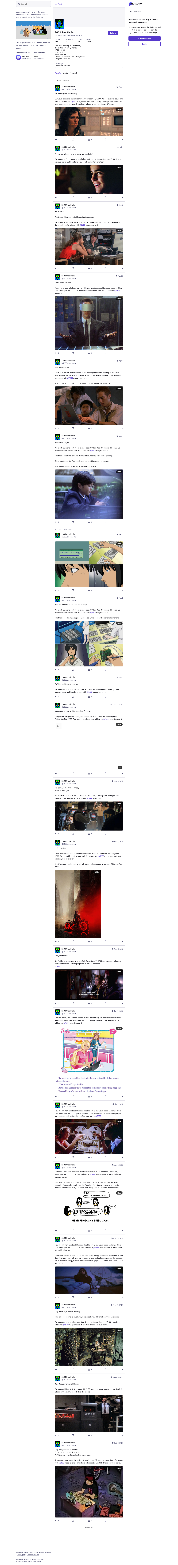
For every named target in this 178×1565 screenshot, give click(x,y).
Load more (89, 1528)
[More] (121, 139)
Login (144, 44)
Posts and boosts (62, 80)
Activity (58, 73)
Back (60, 4)
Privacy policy (21, 1555)
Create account (144, 38)
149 (56, 42)
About (31, 1552)
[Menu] (121, 33)
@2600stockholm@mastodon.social (67, 35)
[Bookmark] (105, 139)
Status (36, 1552)
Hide (119, 109)
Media (65, 73)
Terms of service (33, 1555)
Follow (113, 33)
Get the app (33, 1559)
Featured (73, 73)
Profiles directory (45, 1552)
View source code (30, 1561)
